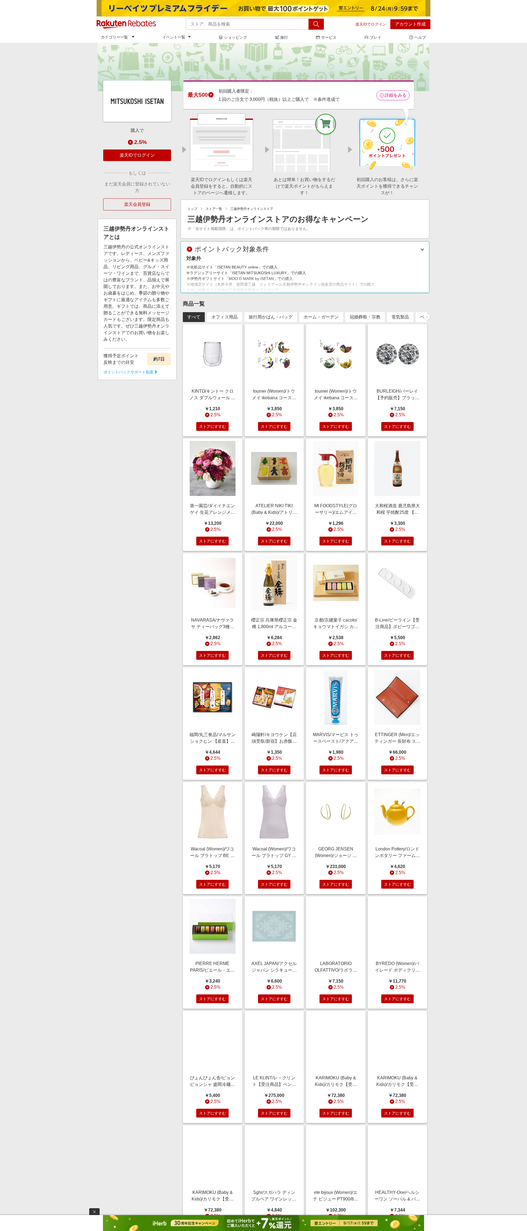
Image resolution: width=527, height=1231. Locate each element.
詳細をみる (396, 95)
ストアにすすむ (212, 426)
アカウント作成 (410, 24)
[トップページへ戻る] (126, 24)
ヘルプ (420, 37)
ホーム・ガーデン (321, 317)
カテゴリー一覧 (114, 37)
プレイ (375, 37)
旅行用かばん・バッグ (271, 317)
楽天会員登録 (137, 204)
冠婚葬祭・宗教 (365, 317)
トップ (192, 209)
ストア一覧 (214, 209)
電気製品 (400, 317)
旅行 (284, 37)
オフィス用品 (224, 317)
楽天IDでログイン (370, 24)
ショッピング (235, 37)
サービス (329, 37)
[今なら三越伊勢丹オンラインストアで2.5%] (263, 67)
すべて (193, 317)
